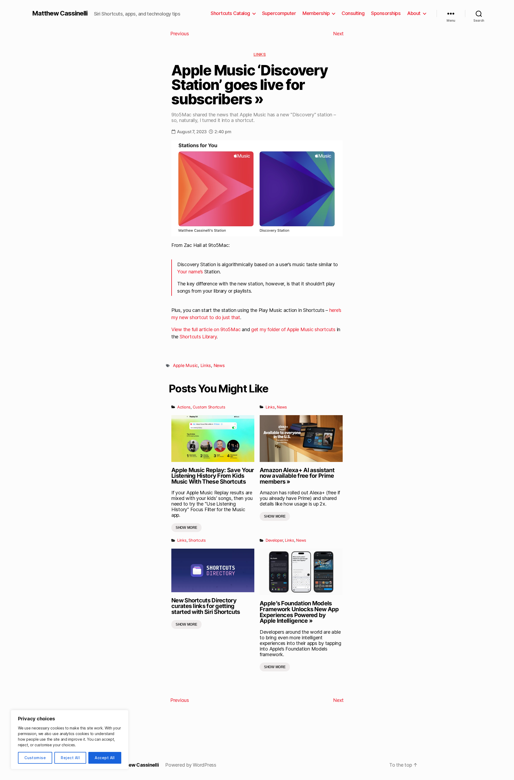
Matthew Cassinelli (60, 13)
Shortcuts (197, 540)
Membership (316, 13)
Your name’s (190, 271)
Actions (184, 407)
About (414, 13)
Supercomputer (279, 13)
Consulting (353, 13)
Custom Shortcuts (209, 407)
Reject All (70, 757)
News (219, 365)
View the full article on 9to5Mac (205, 329)
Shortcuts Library (198, 336)
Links (260, 54)
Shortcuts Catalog (230, 13)
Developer (274, 540)
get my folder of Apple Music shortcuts (293, 329)
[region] (69, 739)
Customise (35, 757)
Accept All (105, 757)
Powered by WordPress (190, 765)
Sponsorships (385, 13)
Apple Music (185, 365)
